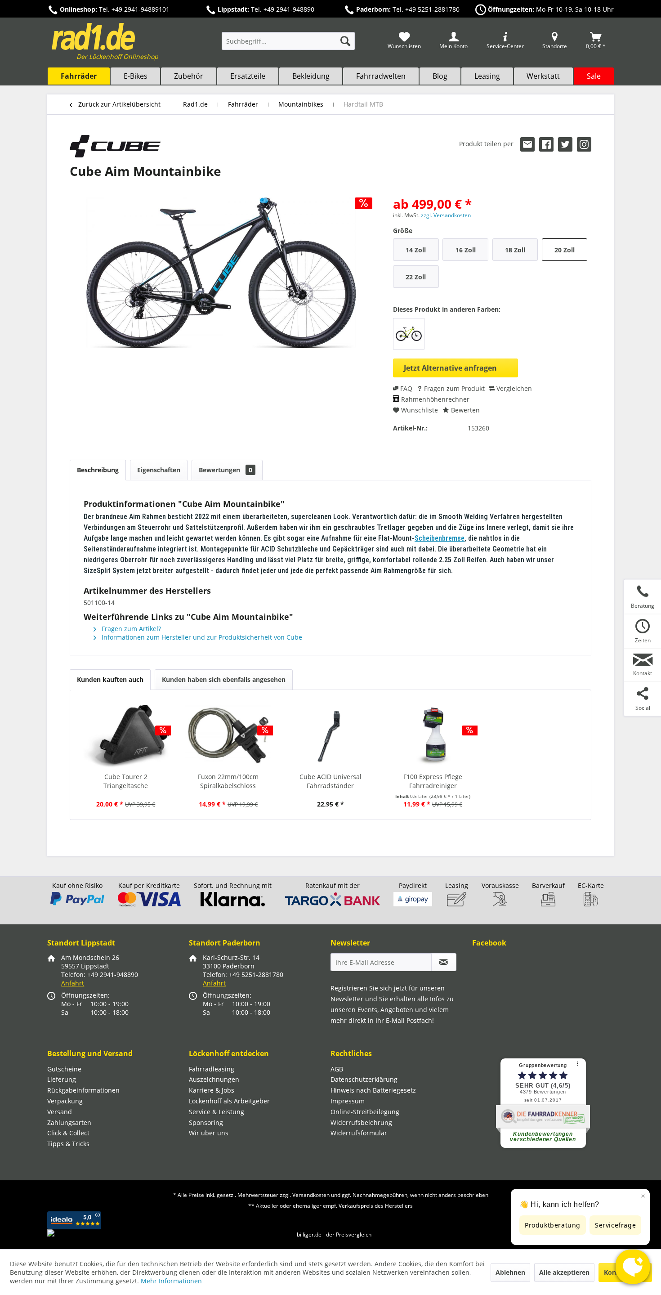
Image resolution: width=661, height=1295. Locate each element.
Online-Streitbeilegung (364, 1111)
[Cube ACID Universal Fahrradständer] (330, 736)
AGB (336, 1069)
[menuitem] (288, 45)
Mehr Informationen (171, 1281)
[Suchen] (345, 41)
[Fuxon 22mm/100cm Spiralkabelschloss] (228, 736)
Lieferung (61, 1079)
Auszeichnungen (214, 1079)
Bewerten (464, 410)
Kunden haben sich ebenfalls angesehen (224, 679)
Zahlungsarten (69, 1122)
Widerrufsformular (358, 1133)
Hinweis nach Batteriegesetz (373, 1090)
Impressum (347, 1101)
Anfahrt (72, 983)
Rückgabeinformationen (83, 1090)
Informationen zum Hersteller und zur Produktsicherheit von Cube (201, 637)
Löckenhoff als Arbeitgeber (229, 1101)
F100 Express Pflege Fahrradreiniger (432, 781)
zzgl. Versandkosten (446, 215)
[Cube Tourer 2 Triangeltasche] (125, 736)
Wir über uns (208, 1133)
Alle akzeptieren (564, 1272)
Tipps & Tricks (68, 1143)
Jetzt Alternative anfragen (450, 368)
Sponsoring (206, 1122)
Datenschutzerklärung (363, 1079)
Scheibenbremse (439, 538)
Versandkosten (311, 1195)
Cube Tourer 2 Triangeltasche (125, 781)
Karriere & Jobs (211, 1090)
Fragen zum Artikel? (130, 628)
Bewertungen (225, 470)
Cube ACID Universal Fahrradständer (330, 781)
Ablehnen (510, 1272)
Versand (59, 1111)
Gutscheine (64, 1069)
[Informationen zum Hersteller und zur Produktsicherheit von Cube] (115, 146)
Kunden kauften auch (110, 679)
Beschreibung (98, 470)
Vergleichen (513, 388)
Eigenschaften (158, 470)
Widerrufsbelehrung (361, 1122)
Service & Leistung (216, 1111)
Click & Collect (68, 1133)
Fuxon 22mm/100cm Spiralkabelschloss (228, 781)
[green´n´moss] (408, 334)
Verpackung (65, 1101)
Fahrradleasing (211, 1069)
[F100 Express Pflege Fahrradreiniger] (433, 736)
